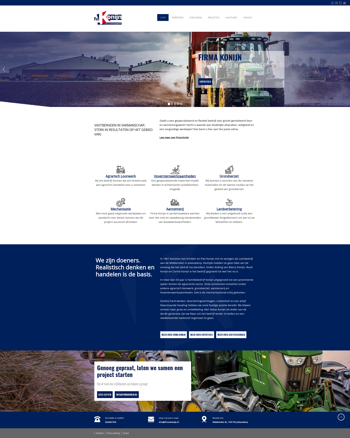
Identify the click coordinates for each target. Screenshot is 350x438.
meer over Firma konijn (174, 334)
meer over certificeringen (231, 334)
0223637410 (110, 422)
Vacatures (231, 17)
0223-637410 (104, 394)
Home (163, 17)
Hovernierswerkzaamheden (175, 176)
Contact (248, 17)
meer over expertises (201, 334)
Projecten (213, 17)
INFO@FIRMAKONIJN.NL (126, 394)
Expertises (205, 81)
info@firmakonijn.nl (169, 422)
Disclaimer (100, 433)
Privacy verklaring (113, 433)
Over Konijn (195, 17)
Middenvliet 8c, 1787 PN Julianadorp (230, 422)
